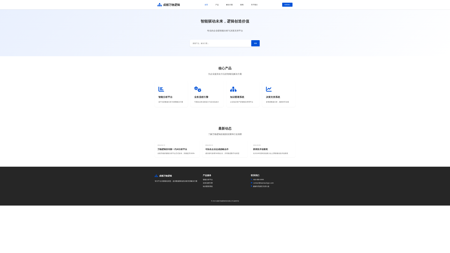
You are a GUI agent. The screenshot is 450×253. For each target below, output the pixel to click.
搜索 (255, 43)
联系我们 (287, 5)
